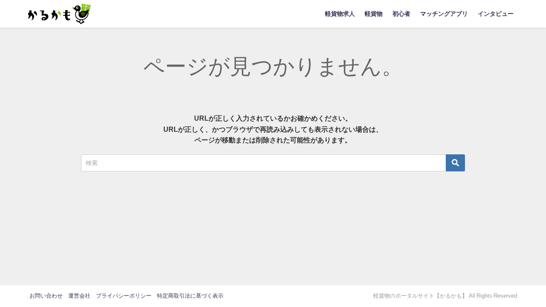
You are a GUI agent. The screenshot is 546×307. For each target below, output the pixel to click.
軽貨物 (374, 14)
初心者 (401, 14)
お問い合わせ (46, 295)
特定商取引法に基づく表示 (190, 295)
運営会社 (79, 295)
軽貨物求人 (340, 14)
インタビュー (496, 14)
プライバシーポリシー (123, 295)
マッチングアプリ (444, 14)
